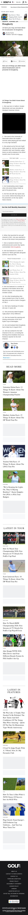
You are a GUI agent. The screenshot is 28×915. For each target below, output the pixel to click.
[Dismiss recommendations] (26, 12)
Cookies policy (14, 886)
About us (14, 871)
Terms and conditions (14, 878)
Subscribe (18, 2)
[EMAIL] (17, 347)
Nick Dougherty (15, 247)
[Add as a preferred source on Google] (14, 901)
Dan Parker (11, 33)
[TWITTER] (12, 347)
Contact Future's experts (14, 873)
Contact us (14, 876)
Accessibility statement (14, 883)
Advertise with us (14, 891)
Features (20, 34)
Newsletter (23, 61)
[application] (14, 121)
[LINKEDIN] (15, 347)
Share (6, 61)
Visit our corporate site (19, 909)
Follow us (15, 61)
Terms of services (20, 219)
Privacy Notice (21, 220)
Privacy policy (14, 881)
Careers (14, 888)
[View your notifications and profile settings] (10, 2)
